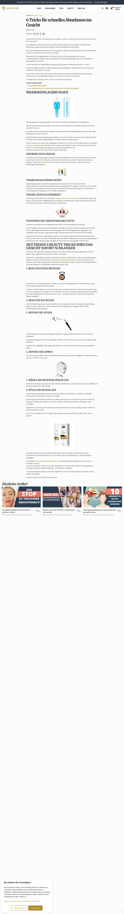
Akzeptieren (35, 908)
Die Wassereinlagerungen (35, 145)
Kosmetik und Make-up (62, 260)
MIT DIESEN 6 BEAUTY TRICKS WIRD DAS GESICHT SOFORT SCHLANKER (53, 88)
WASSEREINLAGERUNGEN (37, 86)
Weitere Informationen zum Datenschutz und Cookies (22, 901)
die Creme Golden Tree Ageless (46, 461)
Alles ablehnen (19, 908)
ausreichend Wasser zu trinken (67, 198)
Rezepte (70, 8)
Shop (39, 8)
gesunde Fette (46, 162)
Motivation (35, 15)
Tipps (61, 8)
